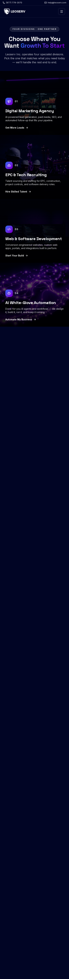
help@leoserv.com (57, 2)
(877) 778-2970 (14, 2)
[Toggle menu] (61, 11)
